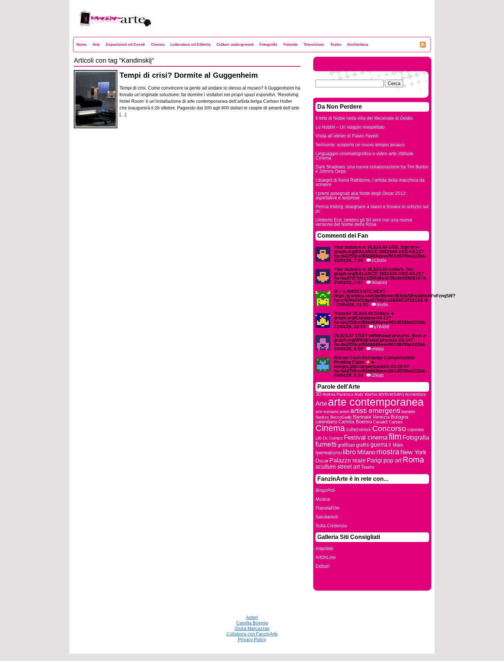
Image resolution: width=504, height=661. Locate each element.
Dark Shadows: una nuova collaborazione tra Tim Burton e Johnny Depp (372, 169)
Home (81, 44)
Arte (96, 44)
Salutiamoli (326, 517)
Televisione (314, 44)
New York (413, 452)
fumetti (325, 444)
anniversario (391, 394)
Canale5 (380, 422)
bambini (408, 411)
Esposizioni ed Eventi (125, 44)
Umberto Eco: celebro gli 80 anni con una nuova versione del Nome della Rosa (363, 222)
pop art (392, 460)
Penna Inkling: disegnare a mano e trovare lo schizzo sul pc (372, 209)
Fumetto (290, 44)
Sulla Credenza (331, 525)
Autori (252, 617)
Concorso (389, 428)
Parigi (374, 460)
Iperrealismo (328, 452)
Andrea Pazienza (337, 394)
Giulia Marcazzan (252, 628)
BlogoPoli (325, 490)
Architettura (357, 44)
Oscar (321, 461)
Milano (366, 452)
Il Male (396, 445)
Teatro (335, 44)
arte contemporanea (376, 402)
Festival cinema (365, 437)
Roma (413, 459)
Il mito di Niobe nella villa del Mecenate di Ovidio (364, 118)
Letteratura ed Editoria (190, 44)
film (395, 436)
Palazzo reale (347, 460)
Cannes (396, 422)
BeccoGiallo (341, 417)
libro (349, 452)
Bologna (399, 417)
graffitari (346, 445)
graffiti (362, 445)
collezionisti (358, 429)
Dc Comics (333, 438)
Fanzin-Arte (91, 33)
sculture (325, 467)
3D (318, 394)
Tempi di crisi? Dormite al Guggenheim (189, 75)
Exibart (322, 566)
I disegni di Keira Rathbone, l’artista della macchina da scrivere (370, 182)
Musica (322, 499)
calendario (326, 421)
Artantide (324, 548)
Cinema (158, 44)
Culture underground (235, 44)
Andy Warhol (365, 394)
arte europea (326, 411)
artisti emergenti (375, 411)
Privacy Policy (252, 639)
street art (348, 467)
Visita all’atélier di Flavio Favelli (347, 136)
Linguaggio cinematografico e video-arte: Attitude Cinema (364, 156)
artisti (344, 411)
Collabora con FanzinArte (252, 634)
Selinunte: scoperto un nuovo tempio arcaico (360, 144)
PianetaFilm (327, 508)
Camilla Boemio (355, 421)
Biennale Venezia (371, 417)
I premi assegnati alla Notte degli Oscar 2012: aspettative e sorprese (361, 195)
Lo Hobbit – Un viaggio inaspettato (350, 127)
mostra (387, 452)
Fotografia (268, 44)
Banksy (322, 417)
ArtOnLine (325, 557)
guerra (378, 444)
